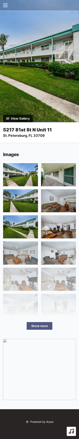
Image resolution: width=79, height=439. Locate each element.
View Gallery (20, 118)
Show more (39, 326)
